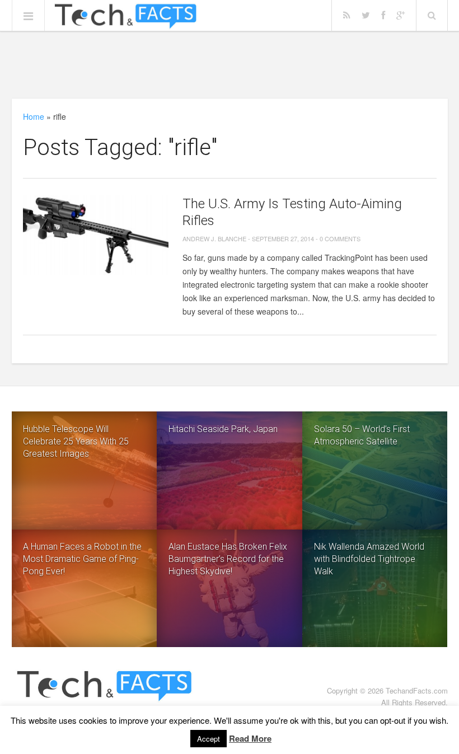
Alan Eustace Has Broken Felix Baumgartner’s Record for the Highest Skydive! (227, 559)
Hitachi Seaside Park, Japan (223, 429)
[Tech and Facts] (125, 16)
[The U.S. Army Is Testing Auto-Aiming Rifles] (95, 235)
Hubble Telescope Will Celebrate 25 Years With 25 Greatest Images (76, 441)
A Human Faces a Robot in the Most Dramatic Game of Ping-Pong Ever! (82, 559)
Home (33, 116)
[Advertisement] (229, 64)
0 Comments (340, 238)
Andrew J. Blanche (214, 238)
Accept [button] (208, 738)
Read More (250, 738)
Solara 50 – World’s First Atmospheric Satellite (362, 435)
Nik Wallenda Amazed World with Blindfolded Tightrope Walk (369, 559)
